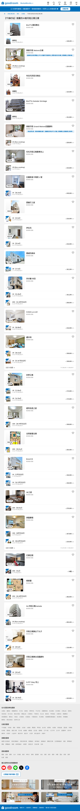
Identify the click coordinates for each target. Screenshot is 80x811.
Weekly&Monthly (26, 3)
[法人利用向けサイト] (59, 785)
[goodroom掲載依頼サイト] (20, 797)
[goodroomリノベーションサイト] (20, 785)
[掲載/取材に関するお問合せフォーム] (59, 797)
